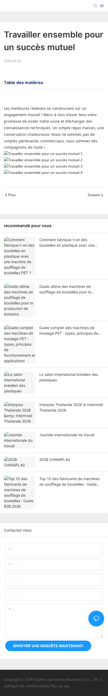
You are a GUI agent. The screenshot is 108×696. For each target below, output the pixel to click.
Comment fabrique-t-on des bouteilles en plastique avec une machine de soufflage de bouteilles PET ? (69, 242)
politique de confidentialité (26, 686)
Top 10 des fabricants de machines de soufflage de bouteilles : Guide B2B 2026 (69, 481)
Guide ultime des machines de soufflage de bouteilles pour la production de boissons (65, 289)
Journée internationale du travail (66, 435)
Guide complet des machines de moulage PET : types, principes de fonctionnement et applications (68, 330)
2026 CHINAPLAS (54, 459)
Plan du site (60, 686)
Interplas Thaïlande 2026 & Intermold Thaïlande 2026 (71, 407)
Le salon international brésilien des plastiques (68, 377)
